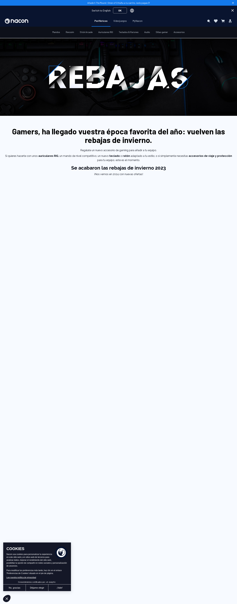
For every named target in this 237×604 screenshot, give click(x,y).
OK (120, 10)
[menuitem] (101, 21)
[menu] (118, 21)
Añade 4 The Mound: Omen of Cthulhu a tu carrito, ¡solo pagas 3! (118, 2)
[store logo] (16, 21)
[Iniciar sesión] (230, 21)
